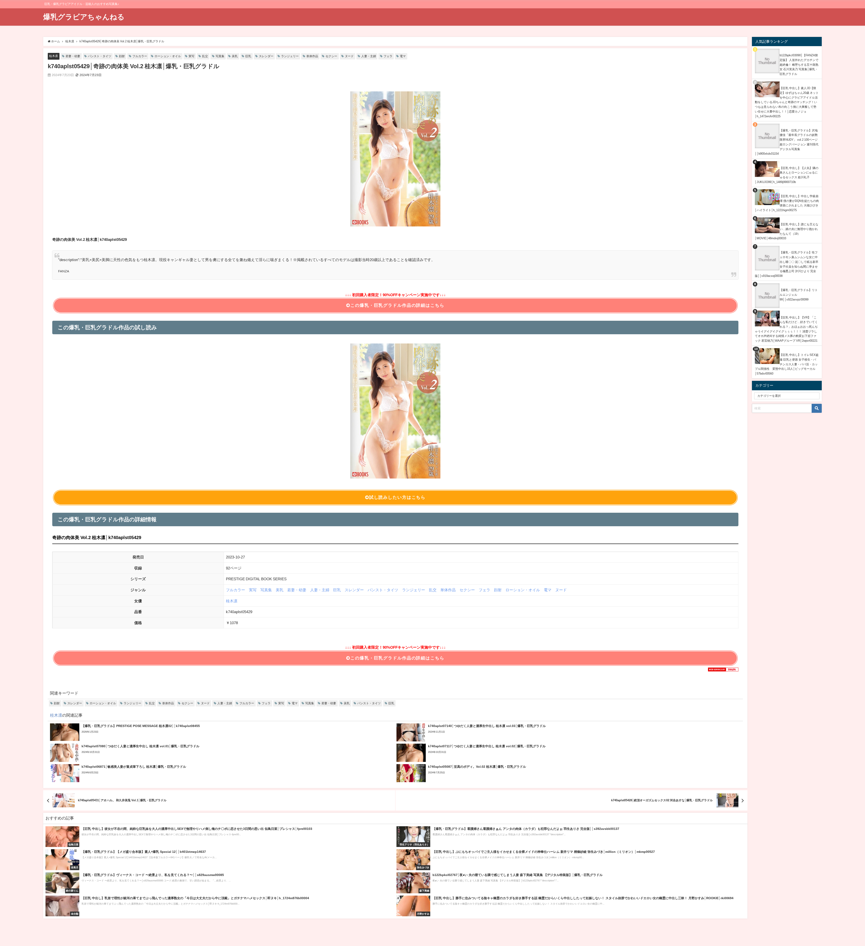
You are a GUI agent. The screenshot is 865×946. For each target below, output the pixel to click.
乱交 (205, 56)
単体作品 (312, 56)
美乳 (235, 56)
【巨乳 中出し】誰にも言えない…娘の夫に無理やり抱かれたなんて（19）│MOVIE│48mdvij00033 (786, 231)
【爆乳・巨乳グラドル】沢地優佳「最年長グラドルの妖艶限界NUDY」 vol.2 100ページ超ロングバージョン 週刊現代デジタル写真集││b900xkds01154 (786, 142)
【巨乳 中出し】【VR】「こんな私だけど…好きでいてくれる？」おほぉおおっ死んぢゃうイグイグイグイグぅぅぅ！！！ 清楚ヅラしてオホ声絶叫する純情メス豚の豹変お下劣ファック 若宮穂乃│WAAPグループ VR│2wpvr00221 (786, 329)
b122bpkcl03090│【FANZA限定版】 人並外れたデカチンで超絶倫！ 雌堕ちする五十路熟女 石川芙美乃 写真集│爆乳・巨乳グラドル (799, 64)
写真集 (220, 56)
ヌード (349, 56)
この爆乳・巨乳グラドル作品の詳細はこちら (397, 305)
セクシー (331, 56)
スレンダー (266, 56)
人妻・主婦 (368, 56)
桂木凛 (53, 55)
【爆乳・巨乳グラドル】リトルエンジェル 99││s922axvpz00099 (799, 295)
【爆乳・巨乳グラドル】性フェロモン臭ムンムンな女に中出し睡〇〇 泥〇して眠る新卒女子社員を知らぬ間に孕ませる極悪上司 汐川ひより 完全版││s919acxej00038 (786, 264)
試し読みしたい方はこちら (397, 497)
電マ (403, 56)
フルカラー (139, 56)
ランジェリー (290, 56)
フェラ (388, 56)
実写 (191, 56)
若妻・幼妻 (73, 56)
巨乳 (248, 56)
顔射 (122, 56)
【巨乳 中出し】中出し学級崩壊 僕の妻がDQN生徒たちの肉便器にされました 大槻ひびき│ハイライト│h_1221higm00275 (787, 203)
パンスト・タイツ (99, 56)
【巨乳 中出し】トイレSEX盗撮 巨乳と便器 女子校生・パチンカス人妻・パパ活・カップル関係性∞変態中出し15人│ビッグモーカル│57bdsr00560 (787, 364)
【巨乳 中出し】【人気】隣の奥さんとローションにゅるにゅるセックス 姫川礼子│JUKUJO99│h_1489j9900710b (786, 175)
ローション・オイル (168, 56)
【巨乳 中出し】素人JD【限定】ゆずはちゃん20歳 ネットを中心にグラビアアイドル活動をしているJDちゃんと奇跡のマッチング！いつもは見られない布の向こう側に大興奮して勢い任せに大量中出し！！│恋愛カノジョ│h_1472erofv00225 (787, 102)
